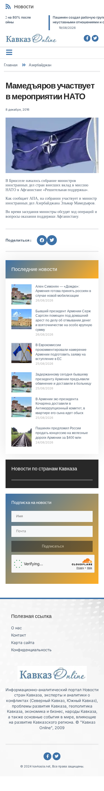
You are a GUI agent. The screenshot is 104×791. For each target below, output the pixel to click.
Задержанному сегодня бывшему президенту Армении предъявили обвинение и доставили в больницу (63, 379)
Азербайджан (40, 65)
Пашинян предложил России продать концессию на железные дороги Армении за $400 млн (61, 433)
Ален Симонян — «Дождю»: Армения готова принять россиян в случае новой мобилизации (63, 291)
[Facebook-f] (87, 38)
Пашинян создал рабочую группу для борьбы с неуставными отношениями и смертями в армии (52, 19)
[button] (42, 240)
